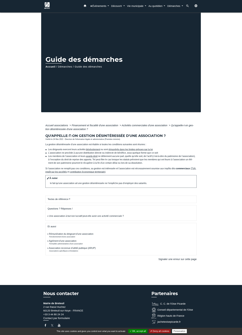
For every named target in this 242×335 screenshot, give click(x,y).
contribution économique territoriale (87, 172)
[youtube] (60, 325)
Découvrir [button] (117, 5)
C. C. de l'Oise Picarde (173, 303)
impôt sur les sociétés (56, 172)
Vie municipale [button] (135, 5)
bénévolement (93, 149)
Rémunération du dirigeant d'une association (71, 234)
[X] (53, 325)
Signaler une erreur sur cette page (177, 259)
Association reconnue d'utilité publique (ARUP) (72, 248)
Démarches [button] (174, 5)
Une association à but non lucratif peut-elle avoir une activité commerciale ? (86, 216)
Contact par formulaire (56, 318)
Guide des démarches (88, 66)
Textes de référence (58, 199)
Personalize (179, 331)
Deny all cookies (160, 331)
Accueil (50, 66)
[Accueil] (60, 6)
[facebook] (46, 325)
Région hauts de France (170, 315)
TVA (193, 168)
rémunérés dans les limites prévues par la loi (131, 149)
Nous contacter (61, 293)
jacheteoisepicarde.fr (169, 321)
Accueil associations (57, 125)
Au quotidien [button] (155, 5)
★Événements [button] (98, 5)
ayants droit (91, 156)
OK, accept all (139, 331)
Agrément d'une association (62, 241)
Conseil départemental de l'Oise (175, 309)
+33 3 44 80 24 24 (53, 314)
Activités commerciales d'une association (145, 125)
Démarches (65, 66)
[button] (85, 6)
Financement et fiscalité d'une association (95, 125)
